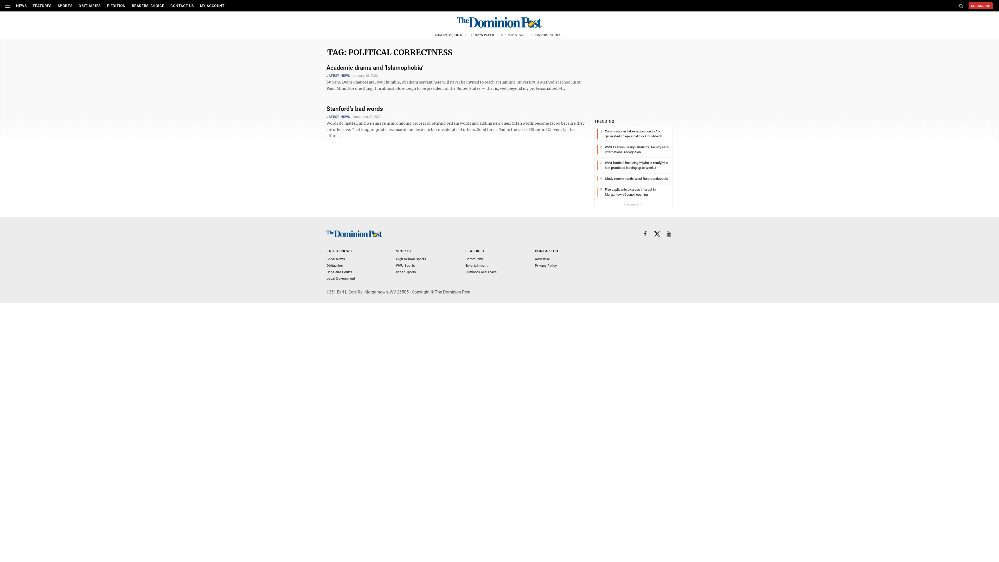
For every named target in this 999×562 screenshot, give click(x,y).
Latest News (338, 76)
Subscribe (980, 6)
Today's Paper (481, 35)
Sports (65, 6)
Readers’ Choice (148, 6)
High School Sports (411, 259)
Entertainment (476, 265)
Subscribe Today (546, 35)
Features (42, 6)
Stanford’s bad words (354, 108)
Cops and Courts (339, 272)
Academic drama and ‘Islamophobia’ (375, 67)
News (21, 6)
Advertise (542, 259)
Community (474, 259)
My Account (212, 6)
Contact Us (182, 6)
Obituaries (90, 6)
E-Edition (116, 6)
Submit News (512, 35)
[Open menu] (7, 5)
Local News (335, 259)
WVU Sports (405, 265)
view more (631, 204)
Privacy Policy (546, 265)
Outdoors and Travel (481, 272)
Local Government (340, 278)
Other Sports (406, 272)
